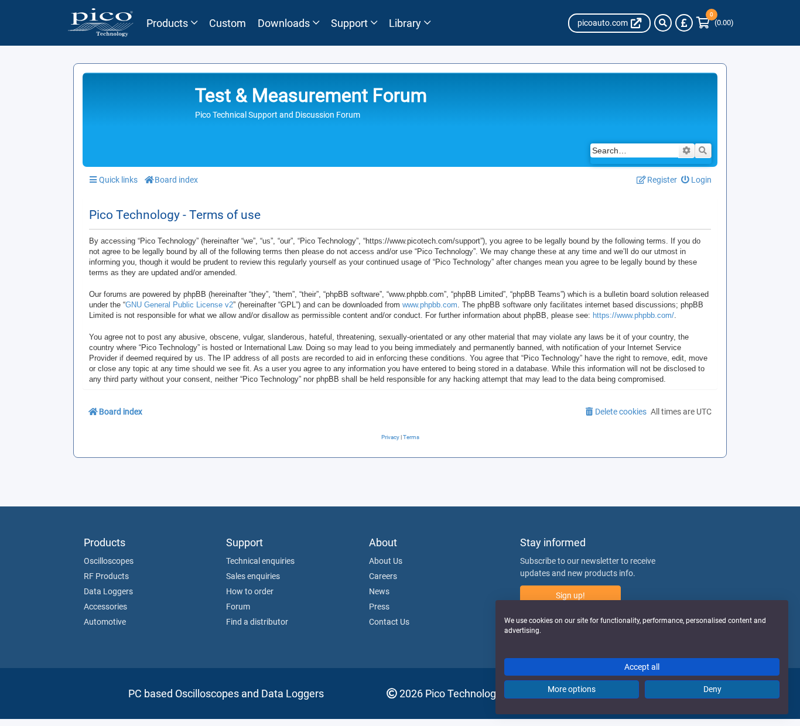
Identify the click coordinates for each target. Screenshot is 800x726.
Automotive (105, 621)
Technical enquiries (260, 561)
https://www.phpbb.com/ (633, 315)
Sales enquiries (253, 576)
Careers (383, 576)
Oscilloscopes (109, 561)
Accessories (105, 606)
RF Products (106, 576)
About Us (385, 561)
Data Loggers (108, 591)
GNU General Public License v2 (179, 304)
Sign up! (570, 595)
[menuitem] (696, 180)
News (379, 591)
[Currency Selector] (684, 23)
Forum (238, 606)
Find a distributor (257, 621)
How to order (249, 591)
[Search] (663, 23)
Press (379, 606)
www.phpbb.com (429, 304)
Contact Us (389, 621)
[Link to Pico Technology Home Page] (100, 23)
